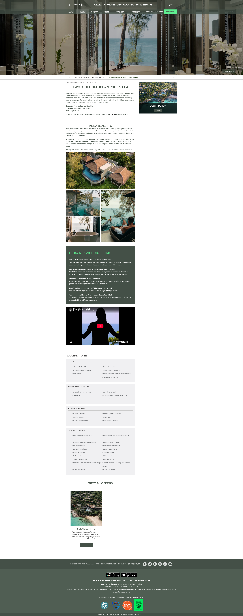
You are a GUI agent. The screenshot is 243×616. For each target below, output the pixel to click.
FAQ (97, 564)
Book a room (170, 11)
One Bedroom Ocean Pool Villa (89, 77)
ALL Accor (112, 114)
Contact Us (120, 597)
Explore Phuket (108, 564)
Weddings (149, 11)
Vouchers (159, 11)
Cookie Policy (134, 564)
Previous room (69, 77)
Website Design (139, 597)
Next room (173, 77)
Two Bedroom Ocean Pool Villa (123, 77)
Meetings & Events (120, 12)
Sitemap (112, 597)
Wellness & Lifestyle (136, 12)
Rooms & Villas (83, 12)
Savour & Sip (94, 12)
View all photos (229, 71)
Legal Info (129, 597)
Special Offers (106, 12)
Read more (86, 545)
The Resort (71, 12)
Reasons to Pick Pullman (82, 564)
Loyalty (122, 564)
